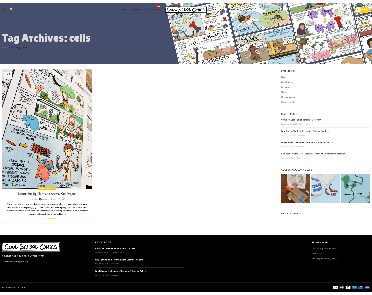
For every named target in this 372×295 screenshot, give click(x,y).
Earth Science (287, 82)
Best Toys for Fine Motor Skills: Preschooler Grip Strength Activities (313, 154)
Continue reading (47, 218)
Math (283, 92)
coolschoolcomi (49, 199)
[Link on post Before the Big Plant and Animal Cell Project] (47, 129)
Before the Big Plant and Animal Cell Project (47, 194)
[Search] (4, 10)
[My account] (351, 10)
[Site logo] (186, 9)
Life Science (49, 188)
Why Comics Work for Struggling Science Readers (305, 131)
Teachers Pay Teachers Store (324, 248)
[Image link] (31, 246)
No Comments (304, 124)
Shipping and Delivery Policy (324, 258)
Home (5, 47)
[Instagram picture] (295, 188)
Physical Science (288, 97)
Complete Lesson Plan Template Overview (301, 120)
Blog (42, 188)
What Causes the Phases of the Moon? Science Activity (307, 142)
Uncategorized (287, 102)
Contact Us (317, 253)
